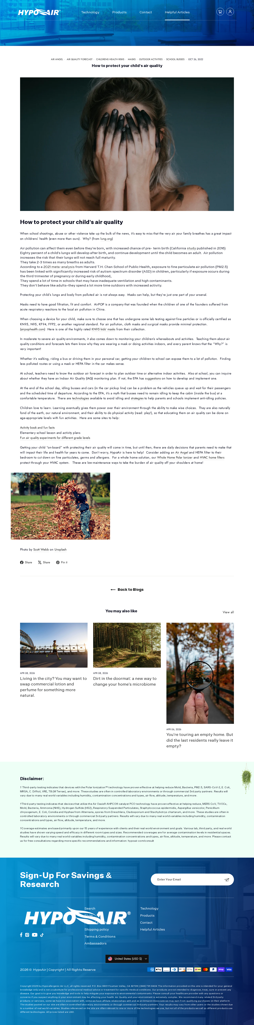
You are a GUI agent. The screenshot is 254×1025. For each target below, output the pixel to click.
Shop (88, 915)
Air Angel (181, 452)
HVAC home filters (212, 457)
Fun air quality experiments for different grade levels (55, 437)
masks (132, 59)
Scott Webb (41, 549)
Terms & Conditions (99, 936)
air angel (57, 59)
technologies (80, 398)
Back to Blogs (130, 589)
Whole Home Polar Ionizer (174, 457)
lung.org (106, 238)
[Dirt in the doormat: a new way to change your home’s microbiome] (127, 645)
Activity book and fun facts (37, 427)
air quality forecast (79, 59)
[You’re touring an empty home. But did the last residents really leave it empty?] (200, 673)
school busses (175, 59)
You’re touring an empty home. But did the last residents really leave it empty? (199, 740)
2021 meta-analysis (59, 267)
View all (228, 612)
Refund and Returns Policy (105, 922)
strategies (137, 398)
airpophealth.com (32, 329)
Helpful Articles (177, 12)
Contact (146, 12)
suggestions (153, 378)
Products (119, 12)
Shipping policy (96, 929)
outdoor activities (151, 59)
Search (89, 908)
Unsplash (60, 549)
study (191, 248)
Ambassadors (95, 943)
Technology (90, 12)
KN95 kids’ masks (103, 329)
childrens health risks (110, 59)
